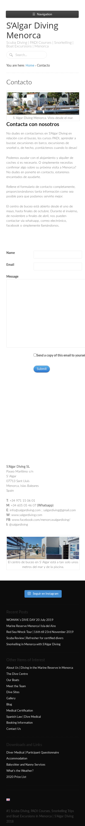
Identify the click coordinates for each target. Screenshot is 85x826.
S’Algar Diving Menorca (32, 30)
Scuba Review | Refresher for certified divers (34, 638)
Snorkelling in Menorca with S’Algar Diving (33, 644)
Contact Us (13, 729)
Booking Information (19, 722)
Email (10, 264)
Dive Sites (12, 692)
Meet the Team (16, 686)
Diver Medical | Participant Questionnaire (32, 752)
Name (10, 253)
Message (12, 276)
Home (30, 65)
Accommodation (16, 758)
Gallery (11, 698)
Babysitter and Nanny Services (25, 764)
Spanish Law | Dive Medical (23, 716)
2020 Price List (16, 777)
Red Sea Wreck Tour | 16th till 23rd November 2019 (40, 632)
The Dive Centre (17, 674)
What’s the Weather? (20, 770)
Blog (9, 704)
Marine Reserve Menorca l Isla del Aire (31, 626)
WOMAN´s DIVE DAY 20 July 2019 (29, 620)
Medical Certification (19, 710)
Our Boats (12, 680)
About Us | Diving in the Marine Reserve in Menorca (39, 667)
